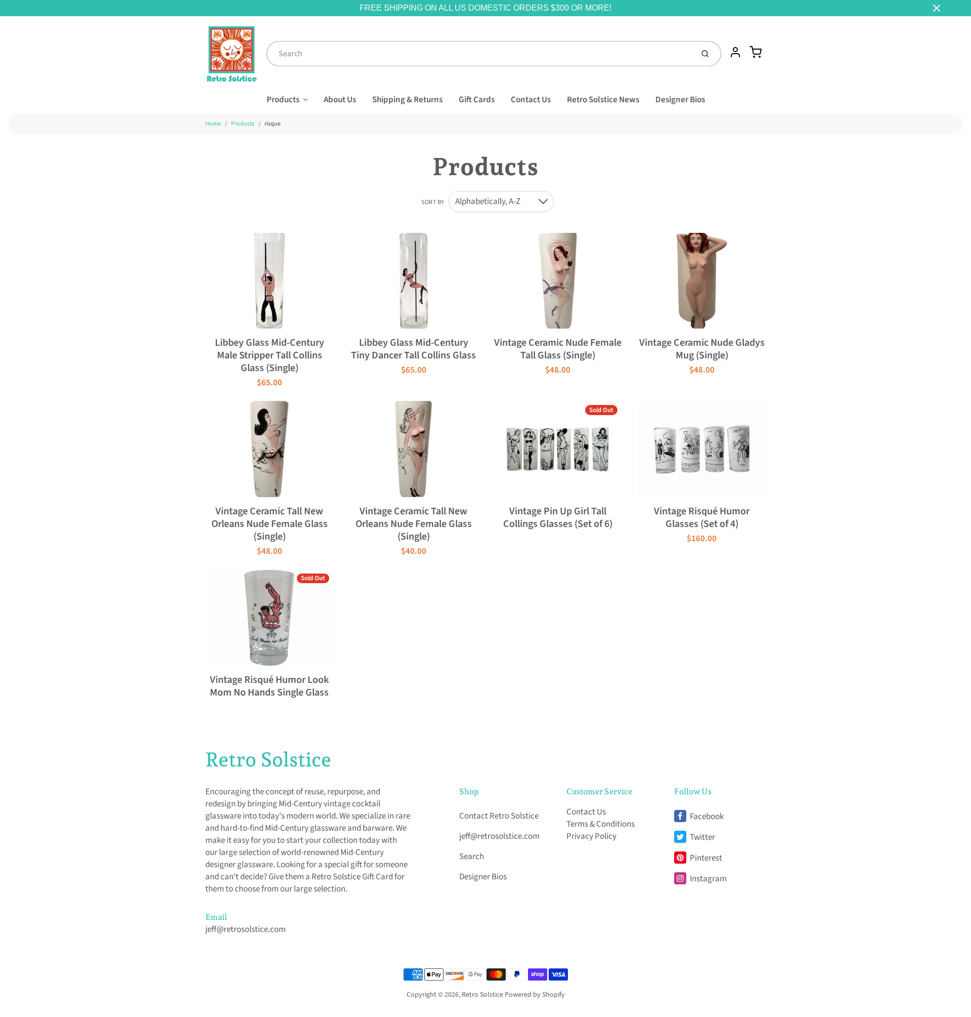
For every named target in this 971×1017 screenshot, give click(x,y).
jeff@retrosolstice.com (245, 929)
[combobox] (479, 53)
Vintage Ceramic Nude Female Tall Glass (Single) (558, 349)
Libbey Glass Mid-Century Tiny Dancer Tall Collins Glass (413, 349)
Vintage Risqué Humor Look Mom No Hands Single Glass (269, 686)
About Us (340, 100)
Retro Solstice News (603, 100)
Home (213, 123)
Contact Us (531, 100)
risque (272, 123)
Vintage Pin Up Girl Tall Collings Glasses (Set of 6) (557, 517)
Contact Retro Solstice (499, 816)
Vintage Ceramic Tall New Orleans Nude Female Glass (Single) (269, 524)
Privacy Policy (591, 836)
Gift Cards (477, 100)
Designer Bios (680, 100)
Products (283, 100)
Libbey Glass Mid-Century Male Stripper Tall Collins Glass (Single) (269, 355)
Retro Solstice (268, 759)
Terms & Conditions (600, 824)
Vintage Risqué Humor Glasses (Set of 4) (701, 517)
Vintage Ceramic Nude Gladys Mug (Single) (702, 349)
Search (471, 856)
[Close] (936, 8)
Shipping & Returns (407, 100)
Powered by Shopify (535, 995)
